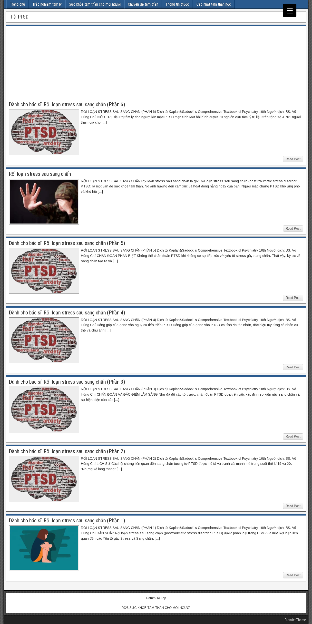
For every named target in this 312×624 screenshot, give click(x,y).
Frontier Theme (295, 620)
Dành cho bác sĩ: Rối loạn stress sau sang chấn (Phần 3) (67, 382)
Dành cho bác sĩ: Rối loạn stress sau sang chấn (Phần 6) (67, 104)
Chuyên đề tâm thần (143, 4)
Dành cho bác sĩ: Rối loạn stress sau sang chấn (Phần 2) (67, 451)
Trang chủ (17, 4)
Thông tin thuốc (177, 4)
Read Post (293, 159)
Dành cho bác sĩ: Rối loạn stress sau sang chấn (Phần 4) (67, 313)
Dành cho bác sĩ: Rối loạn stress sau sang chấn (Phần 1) (67, 520)
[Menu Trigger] (289, 10)
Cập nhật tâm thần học (213, 4)
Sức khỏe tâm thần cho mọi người (95, 4)
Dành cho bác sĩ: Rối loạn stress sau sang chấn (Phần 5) (67, 243)
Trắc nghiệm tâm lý (47, 4)
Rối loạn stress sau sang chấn (40, 174)
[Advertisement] (156, 65)
